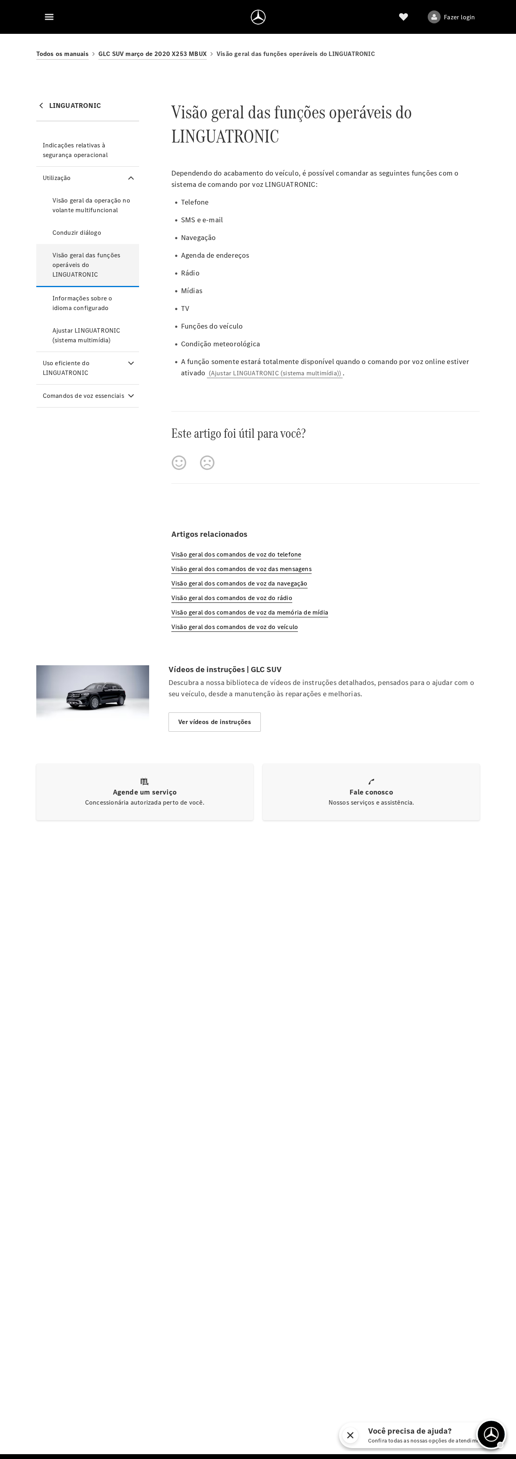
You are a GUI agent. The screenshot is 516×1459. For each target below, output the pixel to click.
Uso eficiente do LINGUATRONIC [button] (66, 368)
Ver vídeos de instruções (215, 722)
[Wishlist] (403, 16)
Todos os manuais (62, 54)
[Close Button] (410, 1435)
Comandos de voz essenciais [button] (83, 395)
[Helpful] (179, 462)
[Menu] (49, 17)
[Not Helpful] (207, 462)
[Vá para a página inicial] (258, 17)
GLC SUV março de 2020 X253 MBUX (152, 54)
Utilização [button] (57, 178)
